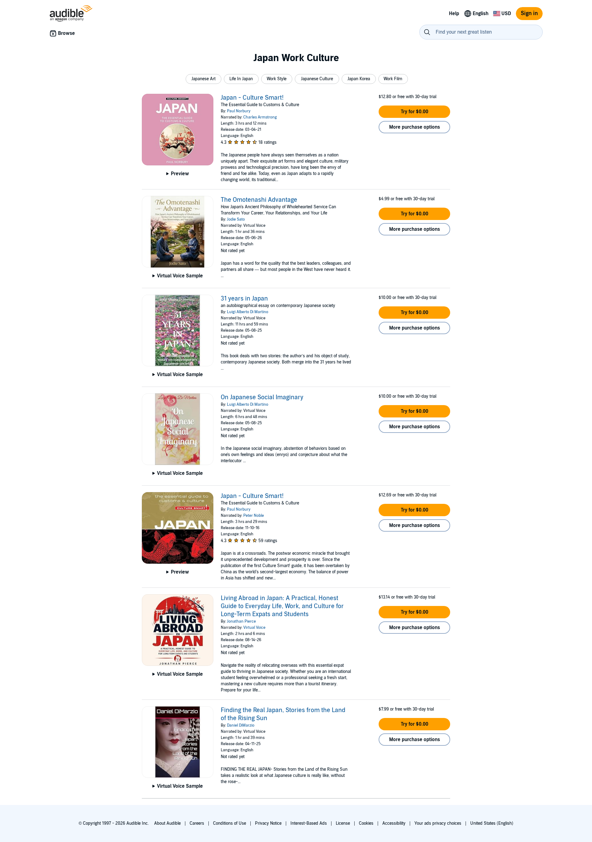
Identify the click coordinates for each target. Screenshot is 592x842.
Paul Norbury (238, 111)
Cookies (366, 823)
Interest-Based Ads (308, 823)
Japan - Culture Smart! (252, 98)
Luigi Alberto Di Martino (247, 311)
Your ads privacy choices (437, 823)
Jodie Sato (236, 219)
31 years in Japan (244, 298)
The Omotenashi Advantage (259, 200)
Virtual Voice (254, 627)
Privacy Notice (268, 823)
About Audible (167, 823)
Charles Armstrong (260, 117)
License (343, 823)
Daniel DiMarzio (240, 725)
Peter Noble (253, 515)
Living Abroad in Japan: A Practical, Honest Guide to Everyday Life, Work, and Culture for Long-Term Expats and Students (282, 606)
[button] (203, 79)
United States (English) (491, 823)
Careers (197, 823)
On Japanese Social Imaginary (262, 397)
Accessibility (393, 823)
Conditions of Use (229, 823)
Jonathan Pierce (241, 621)
